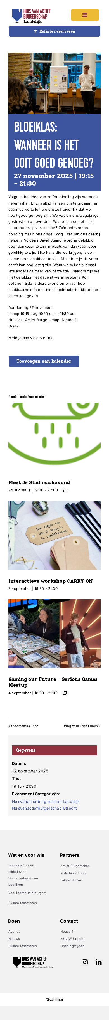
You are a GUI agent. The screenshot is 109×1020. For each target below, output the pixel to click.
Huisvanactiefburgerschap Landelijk (46, 801)
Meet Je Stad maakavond (39, 482)
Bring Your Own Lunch (80, 725)
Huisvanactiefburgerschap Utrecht (44, 808)
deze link (44, 338)
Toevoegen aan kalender (43, 361)
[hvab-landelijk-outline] (31, 10)
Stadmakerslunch (25, 725)
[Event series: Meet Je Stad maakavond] (65, 490)
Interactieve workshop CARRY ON (50, 581)
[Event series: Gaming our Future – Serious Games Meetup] (65, 693)
